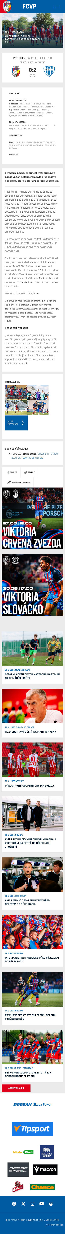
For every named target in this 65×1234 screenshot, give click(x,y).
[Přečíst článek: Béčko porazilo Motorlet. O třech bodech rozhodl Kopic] (32, 1046)
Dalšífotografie (13, 423)
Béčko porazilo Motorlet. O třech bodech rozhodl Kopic (28, 1074)
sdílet (13, 472)
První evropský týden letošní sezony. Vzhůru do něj (30, 1017)
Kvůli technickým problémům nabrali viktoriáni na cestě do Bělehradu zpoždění (30, 843)
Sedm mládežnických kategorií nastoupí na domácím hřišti (32, 676)
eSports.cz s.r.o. (35, 1219)
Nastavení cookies (54, 1224)
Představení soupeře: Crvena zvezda (29, 786)
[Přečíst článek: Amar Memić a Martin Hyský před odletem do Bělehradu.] (32, 874)
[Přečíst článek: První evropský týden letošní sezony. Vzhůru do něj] (32, 989)
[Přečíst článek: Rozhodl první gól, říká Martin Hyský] (32, 706)
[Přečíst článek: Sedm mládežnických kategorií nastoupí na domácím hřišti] (32, 648)
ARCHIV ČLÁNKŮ (16, 1088)
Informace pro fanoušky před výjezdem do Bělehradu (32, 959)
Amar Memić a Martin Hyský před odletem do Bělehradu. (27, 902)
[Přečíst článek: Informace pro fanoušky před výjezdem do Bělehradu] (32, 931)
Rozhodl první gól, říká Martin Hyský (30, 732)
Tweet (31, 472)
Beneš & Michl (52, 1219)
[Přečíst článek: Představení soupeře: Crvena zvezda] (32, 759)
